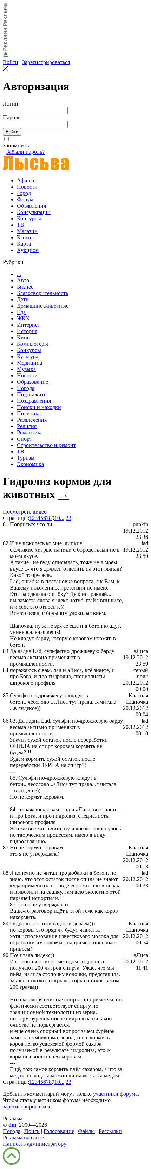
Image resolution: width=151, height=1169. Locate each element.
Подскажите (31, 394)
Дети (23, 299)
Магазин (27, 231)
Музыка (26, 369)
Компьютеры (32, 344)
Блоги (24, 237)
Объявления (31, 206)
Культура (27, 356)
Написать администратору (34, 1144)
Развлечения (32, 420)
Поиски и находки (39, 407)
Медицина (29, 363)
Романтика (30, 432)
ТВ (20, 225)
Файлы (86, 1131)
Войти (10, 62)
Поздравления (34, 401)
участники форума (115, 1094)
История (27, 331)
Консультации (34, 212)
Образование (32, 382)
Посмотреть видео (25, 512)
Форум (25, 199)
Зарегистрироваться (46, 62)
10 (57, 518)
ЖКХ (23, 318)
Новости (27, 187)
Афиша (25, 180)
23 (68, 518)
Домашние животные (42, 306)
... (19, 274)
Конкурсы (29, 218)
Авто (23, 280)
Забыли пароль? (25, 152)
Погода (25, 388)
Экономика (30, 464)
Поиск (32, 1131)
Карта (24, 244)
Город (24, 193)
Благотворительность (42, 293)
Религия (27, 426)
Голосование (59, 1131)
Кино (23, 337)
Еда (21, 312)
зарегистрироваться (26, 1107)
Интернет (28, 325)
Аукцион (28, 250)
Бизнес (25, 287)
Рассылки (110, 1131)
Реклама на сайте (23, 1137)
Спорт (24, 439)
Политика (29, 413)
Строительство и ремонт (46, 445)
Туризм (25, 458)
